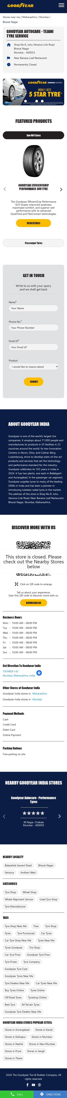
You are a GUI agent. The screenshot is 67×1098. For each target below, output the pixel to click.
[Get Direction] (39, 675)
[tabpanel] (33, 92)
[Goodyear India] (20, 5)
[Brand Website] (39, 1084)
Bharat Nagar (45, 865)
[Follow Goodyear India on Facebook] (27, 1084)
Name (13, 302)
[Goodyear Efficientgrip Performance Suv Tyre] (33, 161)
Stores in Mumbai (42, 1037)
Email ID (14, 341)
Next (61, 190)
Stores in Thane (13, 1058)
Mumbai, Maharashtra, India (19, 675)
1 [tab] (25, 101)
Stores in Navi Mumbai (42, 1044)
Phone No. (15, 321)
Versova (9, 872)
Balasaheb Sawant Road (18, 865)
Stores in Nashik (14, 1044)
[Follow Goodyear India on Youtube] (33, 1084)
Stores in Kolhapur (15, 1037)
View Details (33, 223)
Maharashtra (29, 17)
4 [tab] (42, 101)
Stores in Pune (13, 1051)
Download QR (33, 602)
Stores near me (11, 17)
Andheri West (28, 872)
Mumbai (44, 17)
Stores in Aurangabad (17, 1029)
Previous (6, 190)
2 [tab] (31, 101)
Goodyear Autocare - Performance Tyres (33, 800)
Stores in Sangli (35, 1051)
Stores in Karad (43, 1029)
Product (13, 360)
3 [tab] (36, 101)
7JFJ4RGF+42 (10, 671)
